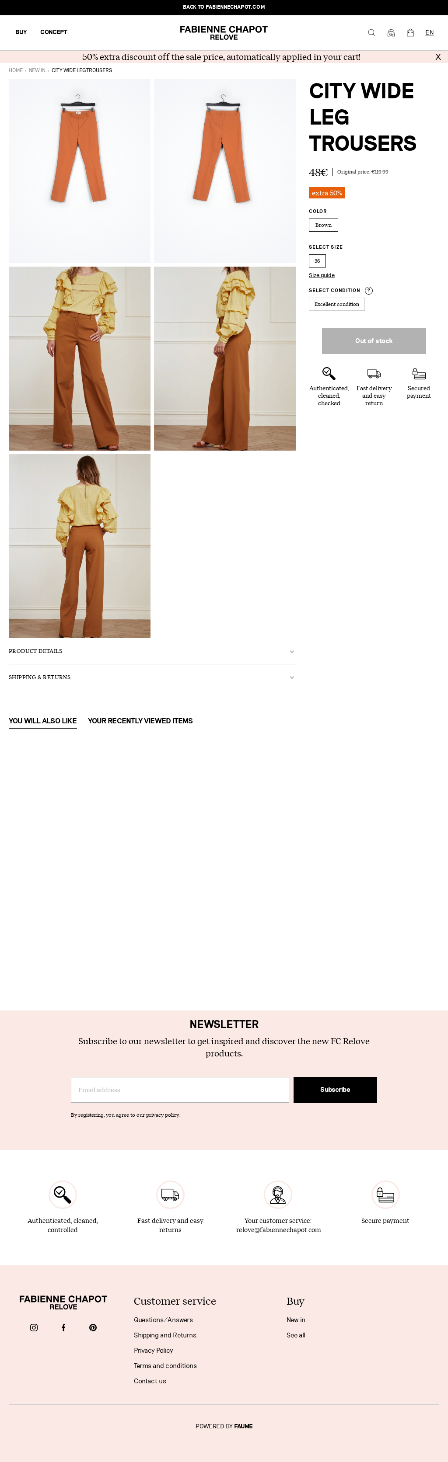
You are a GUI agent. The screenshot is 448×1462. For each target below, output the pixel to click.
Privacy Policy (153, 1350)
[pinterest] (93, 1328)
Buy (21, 32)
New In (37, 70)
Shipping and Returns (165, 1335)
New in (296, 1320)
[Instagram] (34, 1328)
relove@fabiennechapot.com (278, 1229)
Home (16, 70)
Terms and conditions (165, 1366)
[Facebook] (64, 1328)
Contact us (150, 1381)
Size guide (322, 275)
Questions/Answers (163, 1320)
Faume (243, 1427)
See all (296, 1335)
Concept (53, 32)
